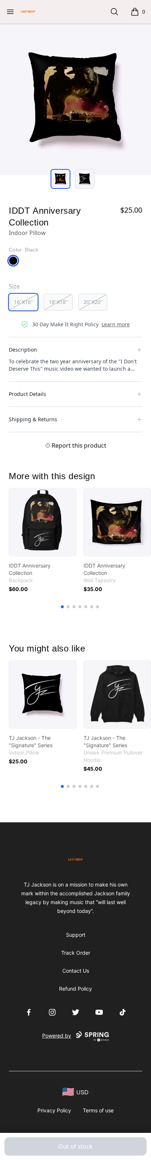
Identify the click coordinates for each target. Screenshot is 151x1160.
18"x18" (58, 301)
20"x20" (93, 301)
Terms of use (98, 1110)
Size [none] (14, 286)
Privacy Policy (54, 1110)
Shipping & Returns (33, 419)
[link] (42, 522)
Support (75, 935)
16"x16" (23, 301)
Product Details (27, 393)
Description (23, 349)
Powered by (56, 1035)
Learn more (116, 324)
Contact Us (75, 971)
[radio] (23, 302)
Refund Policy (75, 988)
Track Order (75, 953)
